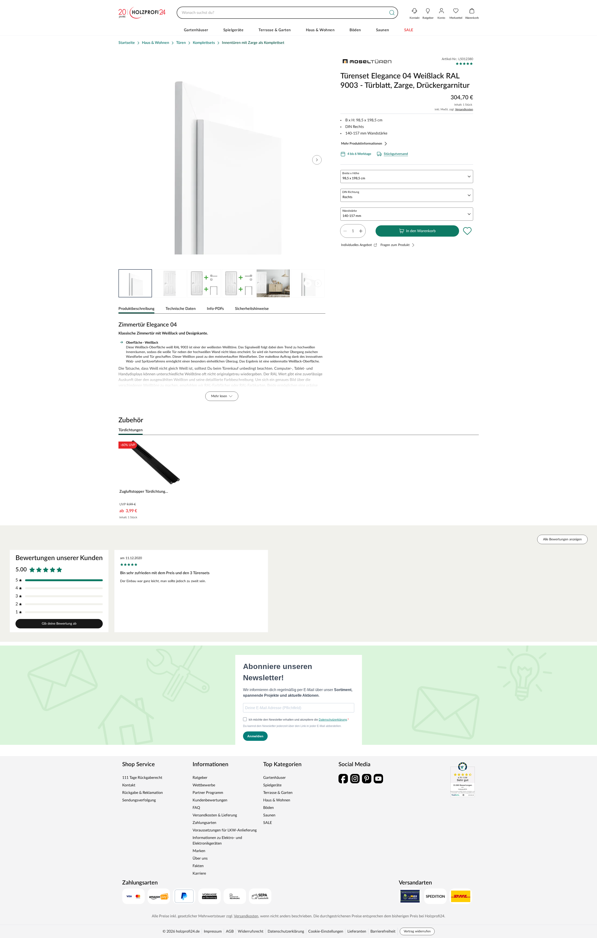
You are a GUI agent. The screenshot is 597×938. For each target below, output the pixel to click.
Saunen (382, 30)
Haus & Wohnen (320, 30)
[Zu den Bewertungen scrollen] (464, 63)
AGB (230, 931)
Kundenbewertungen (210, 800)
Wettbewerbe (204, 785)
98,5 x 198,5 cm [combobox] (353, 178)
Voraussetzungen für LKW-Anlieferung (225, 830)
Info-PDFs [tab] (215, 309)
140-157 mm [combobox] (351, 216)
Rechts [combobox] (347, 197)
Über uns (200, 858)
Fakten (198, 866)
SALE (408, 30)
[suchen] (392, 12)
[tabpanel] (222, 360)
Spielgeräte (233, 30)
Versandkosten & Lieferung (215, 815)
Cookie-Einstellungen (325, 931)
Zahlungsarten (204, 823)
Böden (355, 30)
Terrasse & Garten (275, 30)
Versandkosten (464, 109)
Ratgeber (200, 778)
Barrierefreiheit (382, 931)
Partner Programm (208, 793)
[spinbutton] (353, 231)
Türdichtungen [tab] (130, 430)
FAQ (196, 808)
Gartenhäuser (196, 30)
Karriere (199, 873)
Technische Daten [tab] (181, 309)
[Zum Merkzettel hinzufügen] (467, 231)
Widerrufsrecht (250, 931)
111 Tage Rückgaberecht (142, 778)
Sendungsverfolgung (139, 800)
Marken (199, 851)
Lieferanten (356, 931)
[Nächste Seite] (318, 283)
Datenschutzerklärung (286, 931)
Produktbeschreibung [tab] (136, 309)
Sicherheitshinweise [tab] (252, 309)
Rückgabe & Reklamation (142, 793)
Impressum (213, 931)
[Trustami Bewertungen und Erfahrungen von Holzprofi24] (462, 779)
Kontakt (128, 785)
